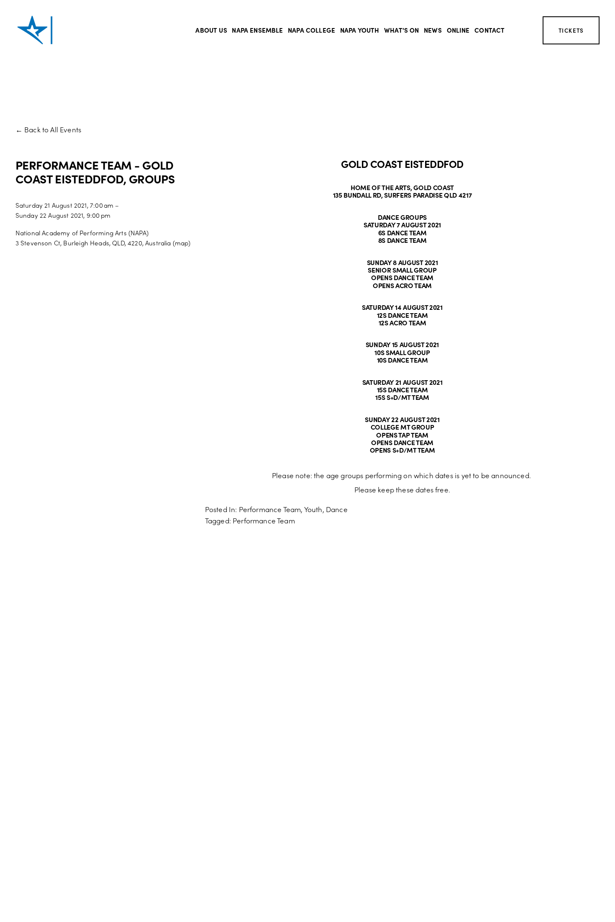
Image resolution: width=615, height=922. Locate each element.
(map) (182, 243)
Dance (337, 509)
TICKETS (571, 30)
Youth (313, 509)
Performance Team (270, 509)
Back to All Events (52, 129)
